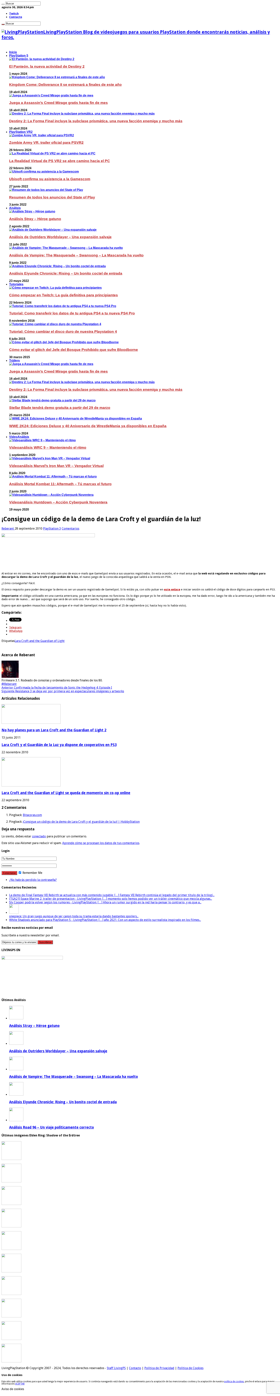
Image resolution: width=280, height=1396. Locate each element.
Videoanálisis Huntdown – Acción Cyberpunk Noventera (58, 502)
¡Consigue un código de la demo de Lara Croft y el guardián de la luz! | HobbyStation (81, 821)
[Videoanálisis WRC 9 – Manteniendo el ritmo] (42, 440)
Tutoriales (16, 284)
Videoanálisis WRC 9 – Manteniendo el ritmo (47, 447)
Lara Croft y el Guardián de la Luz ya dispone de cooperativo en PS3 (59, 745)
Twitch (14, 13)
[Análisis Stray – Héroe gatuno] (32, 211)
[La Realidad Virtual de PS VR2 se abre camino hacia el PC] (52, 153)
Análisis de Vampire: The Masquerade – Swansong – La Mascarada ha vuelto (76, 255)
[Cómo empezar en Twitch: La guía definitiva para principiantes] (55, 287)
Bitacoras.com (32, 815)
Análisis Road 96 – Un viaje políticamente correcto (51, 1127)
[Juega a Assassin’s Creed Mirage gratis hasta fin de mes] (51, 95)
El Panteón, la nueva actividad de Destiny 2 (47, 66)
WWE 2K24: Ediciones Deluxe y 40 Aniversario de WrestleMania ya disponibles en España (87, 426)
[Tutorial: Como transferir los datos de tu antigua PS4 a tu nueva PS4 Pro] (62, 306)
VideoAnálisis (19, 436)
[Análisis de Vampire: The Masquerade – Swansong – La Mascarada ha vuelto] (66, 247)
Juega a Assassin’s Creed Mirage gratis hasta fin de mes (58, 103)
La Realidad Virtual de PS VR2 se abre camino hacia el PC (59, 161)
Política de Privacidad (159, 1368)
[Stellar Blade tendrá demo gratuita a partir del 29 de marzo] (52, 400)
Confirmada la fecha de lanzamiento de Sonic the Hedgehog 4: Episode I (57, 687)
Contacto (15, 17)
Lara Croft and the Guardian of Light (40, 641)
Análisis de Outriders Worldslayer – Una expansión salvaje (60, 237)
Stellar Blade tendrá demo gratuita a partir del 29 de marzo (59, 408)
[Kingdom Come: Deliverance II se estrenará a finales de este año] (57, 77)
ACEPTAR (20, 1383)
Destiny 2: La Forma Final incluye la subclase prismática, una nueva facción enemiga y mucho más (95, 121)
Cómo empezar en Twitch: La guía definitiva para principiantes (63, 295)
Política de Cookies (190, 1368)
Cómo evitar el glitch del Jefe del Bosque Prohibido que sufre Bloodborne (73, 350)
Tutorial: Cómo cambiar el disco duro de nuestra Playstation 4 (63, 332)
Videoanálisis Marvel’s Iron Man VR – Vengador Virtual (56, 466)
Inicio (13, 52)
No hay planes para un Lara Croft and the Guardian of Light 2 (54, 730)
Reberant (8, 528)
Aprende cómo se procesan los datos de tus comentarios (100, 843)
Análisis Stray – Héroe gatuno (35, 219)
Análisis (15, 208)
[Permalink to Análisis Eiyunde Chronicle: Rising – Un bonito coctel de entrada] (16, 1094)
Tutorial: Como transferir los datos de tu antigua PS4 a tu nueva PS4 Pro (72, 313)
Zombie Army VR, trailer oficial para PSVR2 (46, 143)
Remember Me (32, 873)
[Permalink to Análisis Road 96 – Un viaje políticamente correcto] (16, 1120)
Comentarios (70, 528)
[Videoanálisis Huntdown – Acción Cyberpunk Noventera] (51, 494)
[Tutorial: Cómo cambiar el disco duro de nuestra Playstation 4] (55, 324)
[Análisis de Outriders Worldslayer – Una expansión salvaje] (53, 229)
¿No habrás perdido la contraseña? (33, 880)
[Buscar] (3, 4)
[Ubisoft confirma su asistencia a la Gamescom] (44, 171)
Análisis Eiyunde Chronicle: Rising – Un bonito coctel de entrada (65, 273)
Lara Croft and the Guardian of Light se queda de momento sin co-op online (66, 793)
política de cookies (234, 1381)
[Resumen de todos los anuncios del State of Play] (46, 189)
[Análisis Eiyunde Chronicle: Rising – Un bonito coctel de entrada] (57, 266)
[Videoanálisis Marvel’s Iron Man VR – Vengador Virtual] (49, 458)
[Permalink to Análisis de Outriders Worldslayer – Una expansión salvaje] (16, 1043)
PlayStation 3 (52, 528)
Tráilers (14, 360)
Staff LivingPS (116, 1368)
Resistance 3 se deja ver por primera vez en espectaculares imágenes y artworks (63, 691)
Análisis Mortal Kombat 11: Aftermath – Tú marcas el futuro (60, 484)
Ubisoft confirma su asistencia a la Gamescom (49, 179)
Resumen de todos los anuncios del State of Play (52, 197)
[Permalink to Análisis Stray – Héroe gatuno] (16, 1018)
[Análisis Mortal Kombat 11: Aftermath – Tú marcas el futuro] (53, 476)
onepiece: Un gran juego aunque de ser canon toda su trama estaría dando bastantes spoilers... (73, 916)
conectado (39, 836)
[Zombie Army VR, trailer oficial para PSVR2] (41, 135)
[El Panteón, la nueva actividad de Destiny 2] (41, 59)
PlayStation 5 (18, 55)
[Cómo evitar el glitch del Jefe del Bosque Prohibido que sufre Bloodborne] (64, 342)
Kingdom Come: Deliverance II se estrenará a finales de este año (65, 85)
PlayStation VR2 (21, 131)
